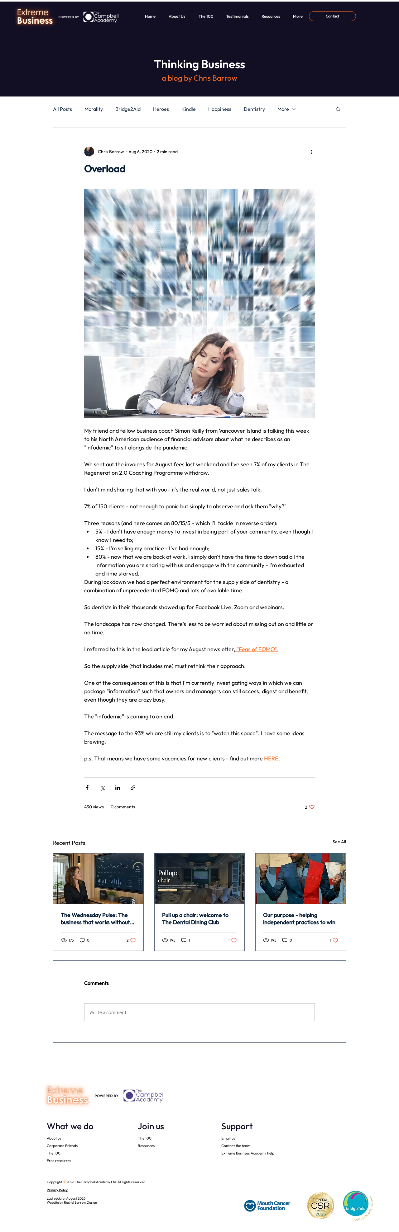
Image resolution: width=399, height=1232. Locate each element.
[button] (338, 108)
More (283, 109)
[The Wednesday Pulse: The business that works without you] (98, 878)
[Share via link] (133, 788)
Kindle (188, 109)
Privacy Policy (57, 1190)
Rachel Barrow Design (80, 1202)
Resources (146, 1145)
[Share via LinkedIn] (118, 788)
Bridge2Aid (128, 109)
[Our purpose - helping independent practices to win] (301, 878)
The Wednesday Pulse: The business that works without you (95, 918)
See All (339, 841)
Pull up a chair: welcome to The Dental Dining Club (195, 918)
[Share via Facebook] (87, 788)
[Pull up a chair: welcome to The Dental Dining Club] (200, 878)
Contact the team (235, 1145)
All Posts (62, 109)
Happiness (219, 109)
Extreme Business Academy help (247, 1153)
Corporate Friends (62, 1145)
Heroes (161, 109)
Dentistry (254, 109)
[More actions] (311, 151)
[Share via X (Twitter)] (102, 788)
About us (54, 1138)
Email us (228, 1138)
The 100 (53, 1153)
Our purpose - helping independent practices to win (299, 918)
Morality (93, 109)
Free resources (59, 1160)
